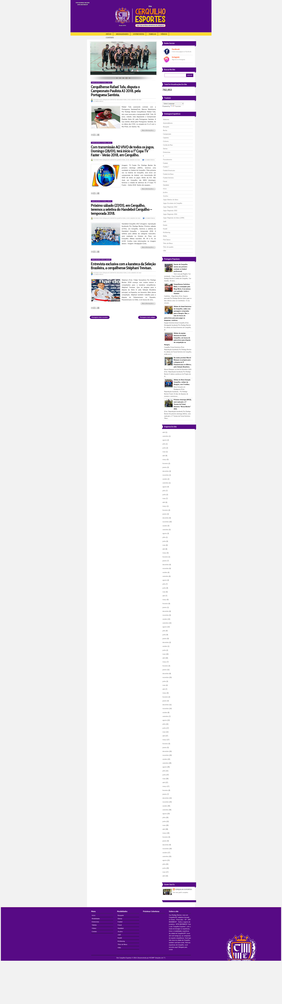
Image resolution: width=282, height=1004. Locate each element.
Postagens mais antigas (147, 317)
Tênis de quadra (168, 247)
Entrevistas (138, 34)
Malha (165, 236)
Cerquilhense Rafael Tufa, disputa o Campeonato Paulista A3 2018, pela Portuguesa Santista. (116, 90)
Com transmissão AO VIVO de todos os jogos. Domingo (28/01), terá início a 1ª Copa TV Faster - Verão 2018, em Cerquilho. (122, 151)
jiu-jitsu (165, 192)
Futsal (165, 181)
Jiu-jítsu (165, 196)
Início (108, 34)
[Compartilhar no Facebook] (98, 135)
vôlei (164, 250)
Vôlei (119, 947)
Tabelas (152, 34)
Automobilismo (168, 123)
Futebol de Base (168, 174)
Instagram (176, 57)
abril (163, 432)
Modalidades (122, 34)
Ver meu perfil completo (180, 892)
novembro (165, 475)
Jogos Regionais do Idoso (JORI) (173, 218)
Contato (110, 38)
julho (163, 444)
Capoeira (166, 138)
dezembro (165, 471)
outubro (164, 479)
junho (164, 448)
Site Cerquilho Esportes (123, 958)
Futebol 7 (166, 167)
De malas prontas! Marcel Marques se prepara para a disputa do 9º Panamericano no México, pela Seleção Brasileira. (182, 362)
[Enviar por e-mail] (92, 135)
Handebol (166, 185)
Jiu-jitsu (120, 931)
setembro (165, 436)
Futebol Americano (169, 170)
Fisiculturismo (167, 159)
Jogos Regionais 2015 (170, 210)
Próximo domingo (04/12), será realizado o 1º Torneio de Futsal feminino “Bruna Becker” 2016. (182, 404)
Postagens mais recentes (100, 317)
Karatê (108, 259)
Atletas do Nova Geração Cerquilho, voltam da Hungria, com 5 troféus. (182, 382)
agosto (164, 440)
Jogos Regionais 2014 (170, 207)
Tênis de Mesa (168, 243)
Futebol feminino (168, 178)
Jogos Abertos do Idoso (170, 199)
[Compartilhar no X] (96, 135)
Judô (164, 221)
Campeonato (167, 134)
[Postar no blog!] (94, 135)
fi (163, 156)
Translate (178, 106)
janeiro (164, 467)
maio (164, 452)
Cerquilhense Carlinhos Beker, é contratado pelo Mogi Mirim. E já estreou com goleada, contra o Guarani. (182, 288)
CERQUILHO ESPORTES (183, 889)
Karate (165, 225)
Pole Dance (166, 240)
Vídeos (164, 34)
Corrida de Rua (168, 145)
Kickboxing (166, 232)
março (164, 459)
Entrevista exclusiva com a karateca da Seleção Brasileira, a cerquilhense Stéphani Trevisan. (123, 265)
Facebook (176, 49)
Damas (165, 148)
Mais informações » (148, 130)
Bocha (165, 130)
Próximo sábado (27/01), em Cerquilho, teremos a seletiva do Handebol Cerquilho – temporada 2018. (121, 209)
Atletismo (166, 119)
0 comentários (98, 101)
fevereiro (165, 463)
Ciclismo (166, 141)
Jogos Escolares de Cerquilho (172, 203)
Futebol (104, 82)
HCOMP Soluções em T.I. (157, 958)
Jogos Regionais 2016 (170, 214)
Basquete (166, 127)
